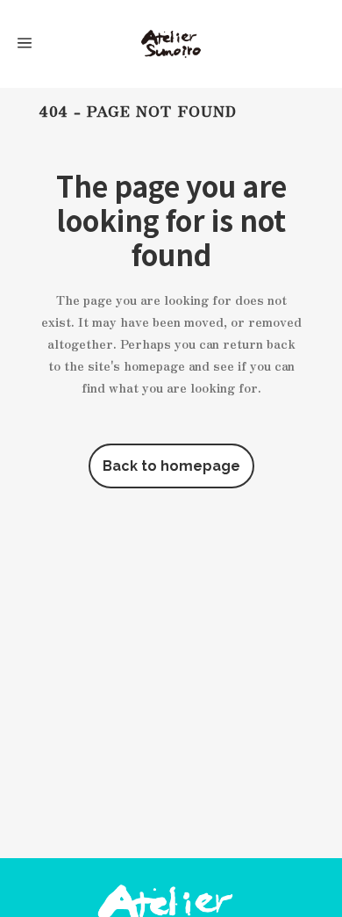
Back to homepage (171, 466)
